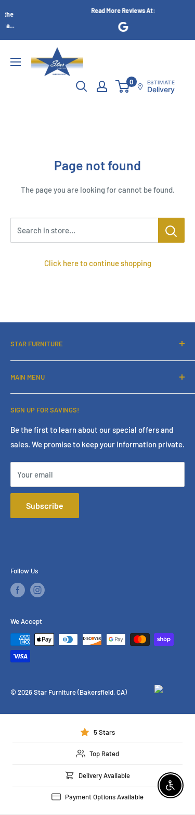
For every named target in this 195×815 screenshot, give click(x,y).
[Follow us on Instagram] (37, 590)
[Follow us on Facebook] (17, 590)
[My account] (102, 86)
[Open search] (81, 86)
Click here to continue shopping (97, 263)
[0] (122, 86)
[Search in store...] (171, 230)
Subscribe (44, 505)
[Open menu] (15, 62)
